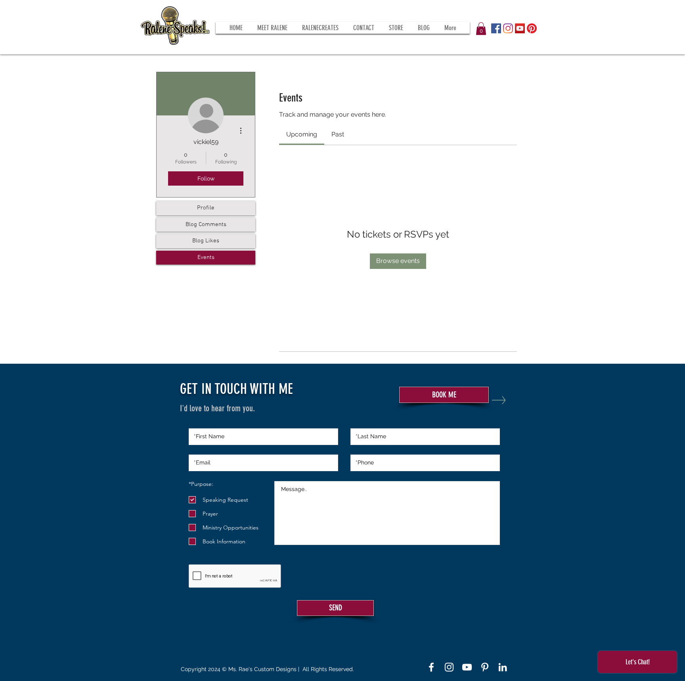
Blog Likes (205, 240)
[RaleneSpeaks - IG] (449, 667)
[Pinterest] (532, 28)
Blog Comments (206, 224)
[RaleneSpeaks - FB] (431, 667)
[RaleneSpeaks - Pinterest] (485, 667)
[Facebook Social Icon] (496, 28)
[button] (481, 28)
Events (205, 257)
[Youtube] (467, 667)
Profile (205, 207)
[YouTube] (520, 28)
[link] (301, 134)
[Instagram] (508, 28)
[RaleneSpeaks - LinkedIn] (503, 667)
